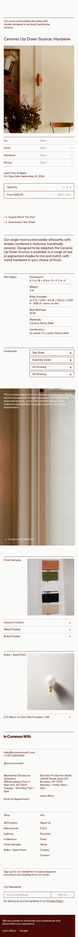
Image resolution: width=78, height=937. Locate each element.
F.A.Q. (43, 828)
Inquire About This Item (22, 217)
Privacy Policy (55, 901)
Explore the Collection (21, 539)
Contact (45, 855)
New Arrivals (11, 828)
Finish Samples (12, 844)
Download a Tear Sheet (22, 222)
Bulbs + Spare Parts (15, 850)
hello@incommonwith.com (19, 752)
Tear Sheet (38, 352)
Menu (67, 7)
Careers (44, 850)
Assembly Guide (41, 359)
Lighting (8, 833)
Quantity (12, 187)
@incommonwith (14, 763)
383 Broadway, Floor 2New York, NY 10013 (17, 783)
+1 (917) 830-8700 (14, 755)
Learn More (9, 930)
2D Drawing (39, 367)
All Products (11, 822)
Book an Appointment (16, 799)
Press (43, 839)
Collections (10, 839)
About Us (45, 822)
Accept (24, 930)
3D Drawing (39, 374)
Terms (43, 844)
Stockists (45, 833)
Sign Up (62, 894)
